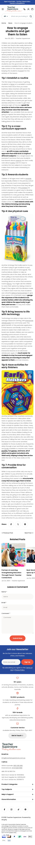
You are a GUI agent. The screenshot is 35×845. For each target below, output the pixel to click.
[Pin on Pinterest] (25, 524)
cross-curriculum (21, 151)
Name (4, 592)
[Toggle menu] (3, 9)
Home (4, 23)
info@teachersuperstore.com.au (13, 758)
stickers (25, 188)
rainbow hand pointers (19, 293)
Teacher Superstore (14, 817)
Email (4, 603)
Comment (6, 613)
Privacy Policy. (20, 670)
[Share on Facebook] (11, 524)
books (6, 449)
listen (12, 84)
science (18, 160)
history (9, 284)
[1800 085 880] (24, 9)
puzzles (5, 451)
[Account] (28, 9)
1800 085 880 (18, 766)
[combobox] (17, 16)
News (10, 23)
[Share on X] (18, 524)
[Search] (31, 16)
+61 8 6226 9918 (16, 768)
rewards (28, 178)
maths (12, 163)
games (14, 451)
